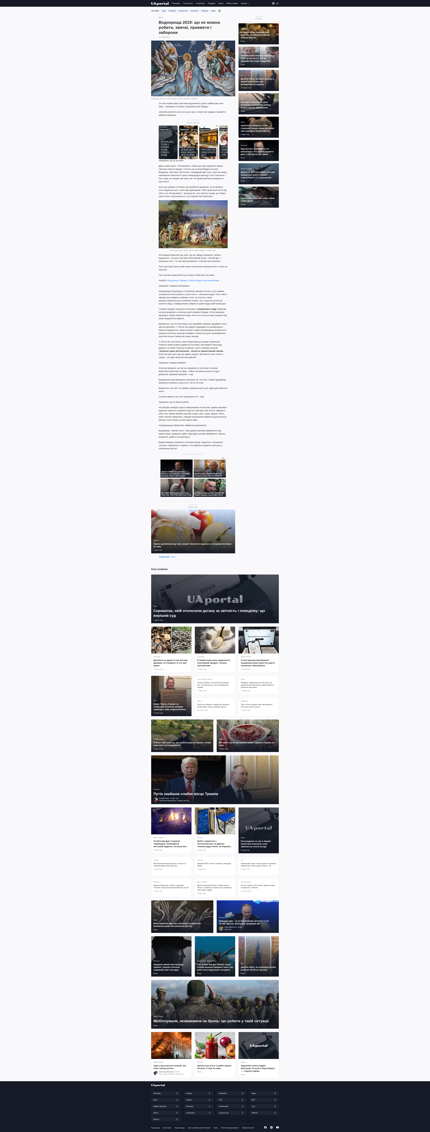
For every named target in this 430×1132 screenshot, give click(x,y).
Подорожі (211, 3)
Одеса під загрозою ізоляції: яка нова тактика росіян (170, 1067)
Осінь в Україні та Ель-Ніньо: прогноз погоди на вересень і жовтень (258, 886)
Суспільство (188, 3)
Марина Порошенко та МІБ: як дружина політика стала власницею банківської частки (171, 886)
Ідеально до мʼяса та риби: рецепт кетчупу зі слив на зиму (214, 1067)
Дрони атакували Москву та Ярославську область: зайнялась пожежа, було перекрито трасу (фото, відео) (214, 887)
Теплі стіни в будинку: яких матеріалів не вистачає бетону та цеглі (256, 705)
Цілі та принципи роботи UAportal (199, 1128)
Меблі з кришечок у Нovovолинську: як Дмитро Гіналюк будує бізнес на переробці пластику (214, 844)
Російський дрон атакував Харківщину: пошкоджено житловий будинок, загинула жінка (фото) (171, 844)
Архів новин (167, 1128)
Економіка (176, 3)
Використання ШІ (248, 1128)
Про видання (155, 1128)
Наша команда (179, 1128)
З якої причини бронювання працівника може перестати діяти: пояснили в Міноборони (258, 663)
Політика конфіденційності (230, 1128)
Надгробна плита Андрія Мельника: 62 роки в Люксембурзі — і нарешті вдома (258, 1068)
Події (164, 11)
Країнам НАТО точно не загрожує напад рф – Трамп (214, 865)
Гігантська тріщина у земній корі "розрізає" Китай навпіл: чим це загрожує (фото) (213, 705)
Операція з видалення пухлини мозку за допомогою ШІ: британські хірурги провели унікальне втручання (257, 685)
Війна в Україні (232, 3)
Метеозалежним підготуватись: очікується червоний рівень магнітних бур (170, 865)
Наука (220, 3)
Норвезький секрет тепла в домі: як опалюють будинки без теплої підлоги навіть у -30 (258, 865)
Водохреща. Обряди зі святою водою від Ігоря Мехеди (193, 280)
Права (216, 1128)
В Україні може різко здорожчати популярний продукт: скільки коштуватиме (213, 663)
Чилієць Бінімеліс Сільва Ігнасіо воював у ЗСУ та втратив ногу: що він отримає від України (213, 685)
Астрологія (200, 3)
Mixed (161, 17)
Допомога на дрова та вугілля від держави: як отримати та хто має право (170, 663)
